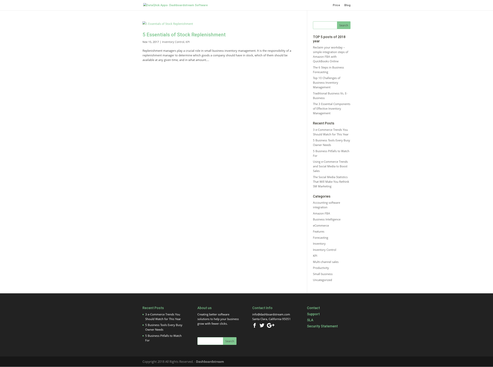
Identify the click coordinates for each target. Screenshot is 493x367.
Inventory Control (173, 42)
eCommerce (321, 225)
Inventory (319, 243)
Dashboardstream (210, 361)
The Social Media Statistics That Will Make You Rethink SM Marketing (331, 181)
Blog (347, 5)
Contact (313, 308)
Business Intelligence (326, 219)
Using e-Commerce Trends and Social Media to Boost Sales (330, 166)
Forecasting (320, 237)
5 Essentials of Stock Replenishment (184, 35)
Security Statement (322, 326)
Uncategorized (322, 280)
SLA (310, 320)
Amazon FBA (321, 213)
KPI (188, 42)
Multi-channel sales (326, 262)
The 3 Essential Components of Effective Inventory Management (331, 108)
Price (336, 5)
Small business (323, 274)
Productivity (321, 268)
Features (318, 231)
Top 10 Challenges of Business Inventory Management (326, 82)
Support (313, 314)
